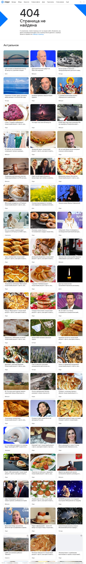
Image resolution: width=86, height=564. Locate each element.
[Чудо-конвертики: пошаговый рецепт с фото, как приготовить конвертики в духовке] (16, 251)
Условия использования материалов (71, 562)
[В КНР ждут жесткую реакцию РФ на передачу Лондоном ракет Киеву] (69, 116)
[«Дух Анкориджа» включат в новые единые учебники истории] (16, 493)
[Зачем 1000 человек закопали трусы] (43, 331)
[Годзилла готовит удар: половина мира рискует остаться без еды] (16, 89)
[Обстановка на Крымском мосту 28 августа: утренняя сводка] (16, 63)
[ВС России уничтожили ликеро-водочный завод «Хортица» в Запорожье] (16, 385)
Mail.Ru (3, 562)
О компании (9, 562)
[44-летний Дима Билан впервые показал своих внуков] (69, 143)
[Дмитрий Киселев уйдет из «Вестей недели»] (43, 63)
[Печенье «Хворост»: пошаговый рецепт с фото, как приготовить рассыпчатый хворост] (43, 547)
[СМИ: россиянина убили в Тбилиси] (16, 547)
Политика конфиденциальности (52, 562)
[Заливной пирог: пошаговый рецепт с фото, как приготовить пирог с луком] (43, 143)
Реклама (16, 562)
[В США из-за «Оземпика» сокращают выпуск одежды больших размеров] (16, 143)
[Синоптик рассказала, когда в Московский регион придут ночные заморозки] (69, 520)
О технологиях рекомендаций (36, 562)
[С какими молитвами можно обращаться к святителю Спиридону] (69, 89)
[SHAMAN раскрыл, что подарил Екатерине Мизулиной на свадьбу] (69, 493)
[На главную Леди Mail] (6, 2)
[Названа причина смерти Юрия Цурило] (43, 89)
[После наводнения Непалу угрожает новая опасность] (43, 385)
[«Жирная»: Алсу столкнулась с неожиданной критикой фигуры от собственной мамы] (69, 224)
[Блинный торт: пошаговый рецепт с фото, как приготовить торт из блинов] (43, 439)
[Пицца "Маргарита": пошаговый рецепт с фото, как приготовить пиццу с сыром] (16, 305)
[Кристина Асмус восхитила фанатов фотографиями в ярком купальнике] (16, 520)
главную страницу (38, 34)
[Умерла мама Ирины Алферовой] (69, 197)
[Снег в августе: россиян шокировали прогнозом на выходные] (43, 358)
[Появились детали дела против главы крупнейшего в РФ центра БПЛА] (16, 170)
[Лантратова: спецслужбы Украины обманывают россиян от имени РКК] (69, 251)
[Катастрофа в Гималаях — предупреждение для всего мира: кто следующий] (69, 63)
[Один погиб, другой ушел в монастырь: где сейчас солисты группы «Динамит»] (43, 170)
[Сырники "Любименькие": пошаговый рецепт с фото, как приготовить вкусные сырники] (43, 278)
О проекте (25, 562)
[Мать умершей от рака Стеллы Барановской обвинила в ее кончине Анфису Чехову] (69, 439)
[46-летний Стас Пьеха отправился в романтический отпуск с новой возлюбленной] (69, 305)
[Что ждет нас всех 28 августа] (43, 116)
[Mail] (2, 2)
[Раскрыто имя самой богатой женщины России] (43, 412)
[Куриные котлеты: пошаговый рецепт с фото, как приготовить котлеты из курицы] (69, 331)
